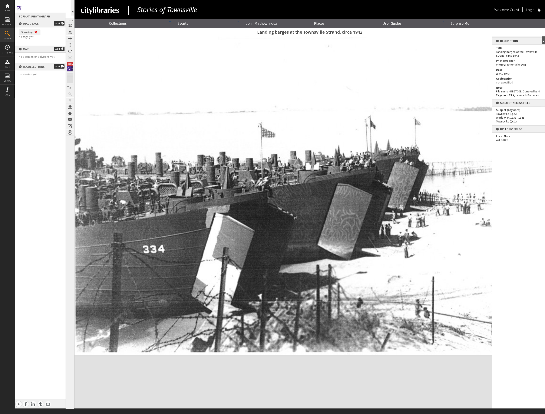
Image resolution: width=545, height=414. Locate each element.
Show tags (27, 32)
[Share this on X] (18, 401)
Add (57, 23)
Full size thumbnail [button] (70, 26)
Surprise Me (460, 23)
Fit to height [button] (70, 45)
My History (7, 52)
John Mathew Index (261, 23)
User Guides (392, 23)
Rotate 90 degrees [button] (70, 51)
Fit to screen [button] (70, 32)
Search (7, 38)
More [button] (7, 94)
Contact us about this (70, 119)
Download (70, 107)
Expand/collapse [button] (543, 40)
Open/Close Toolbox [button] (72, 8)
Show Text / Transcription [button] (70, 88)
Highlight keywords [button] (70, 100)
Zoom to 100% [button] (70, 58)
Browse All (7, 24)
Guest (514, 9)
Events (182, 23)
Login (7, 66)
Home (7, 10)
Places (319, 23)
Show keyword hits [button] (70, 94)
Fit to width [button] (70, 38)
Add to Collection (70, 113)
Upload (7, 80)
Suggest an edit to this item (19, 8)
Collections (118, 23)
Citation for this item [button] (70, 132)
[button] (70, 68)
